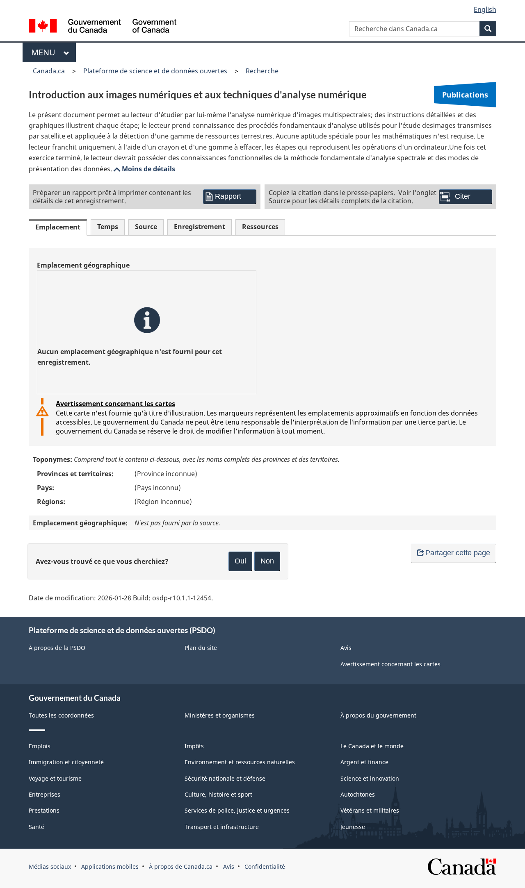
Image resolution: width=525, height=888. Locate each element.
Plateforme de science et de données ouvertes (155, 70)
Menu (45, 52)
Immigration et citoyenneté (66, 762)
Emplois (39, 746)
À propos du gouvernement (378, 715)
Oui (240, 561)
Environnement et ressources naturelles (240, 762)
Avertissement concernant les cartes (115, 403)
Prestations (44, 810)
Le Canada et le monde (372, 746)
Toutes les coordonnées (61, 715)
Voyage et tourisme (55, 778)
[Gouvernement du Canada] (102, 27)
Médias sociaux (50, 866)
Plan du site (201, 648)
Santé (36, 827)
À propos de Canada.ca (180, 866)
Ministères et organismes (220, 715)
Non (267, 561)
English (485, 9)
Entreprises (44, 794)
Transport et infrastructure (222, 827)
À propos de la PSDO (57, 648)
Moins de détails (143, 168)
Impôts (194, 746)
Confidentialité (264, 866)
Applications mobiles (110, 866)
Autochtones (357, 794)
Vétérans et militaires (369, 810)
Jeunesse (352, 827)
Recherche (262, 70)
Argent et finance (364, 762)
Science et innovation (369, 778)
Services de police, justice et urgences (237, 810)
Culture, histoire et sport (218, 794)
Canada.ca (49, 70)
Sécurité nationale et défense (225, 778)
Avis (346, 648)
